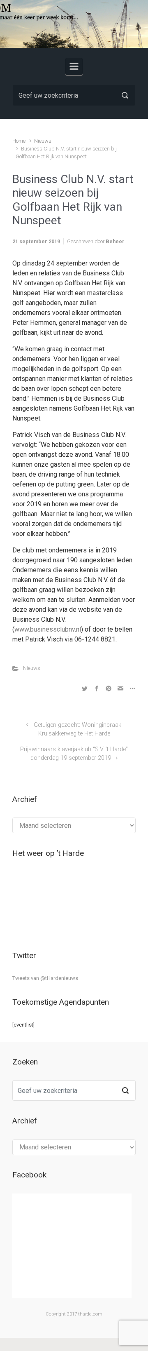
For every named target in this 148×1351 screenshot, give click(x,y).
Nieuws (42, 141)
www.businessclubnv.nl (47, 629)
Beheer (115, 241)
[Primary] (74, 66)
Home (18, 141)
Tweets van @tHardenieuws (45, 978)
